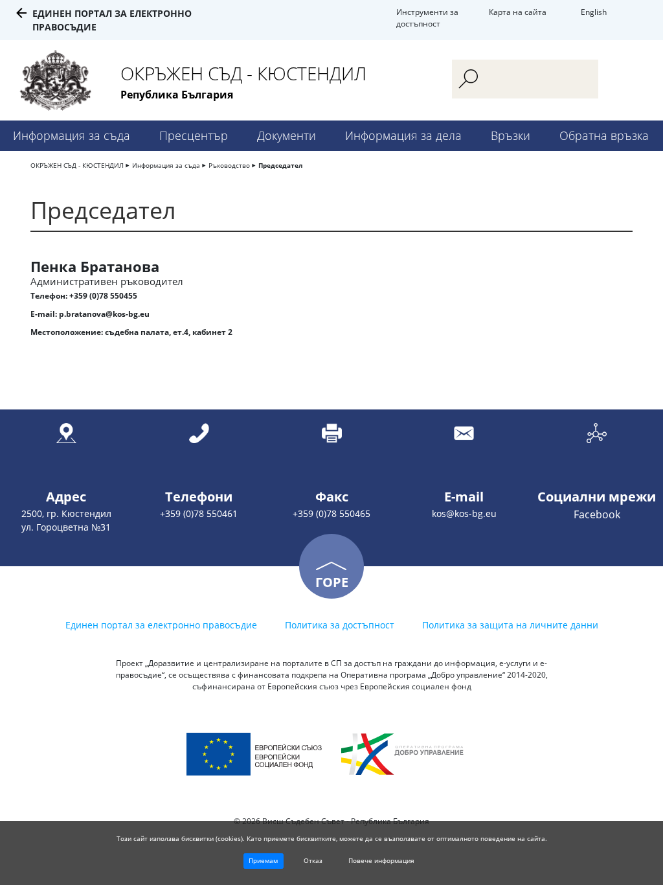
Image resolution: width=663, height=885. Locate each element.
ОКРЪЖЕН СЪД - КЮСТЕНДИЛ (77, 165)
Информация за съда (71, 135)
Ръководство (229, 165)
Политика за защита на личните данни (510, 625)
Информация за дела (403, 135)
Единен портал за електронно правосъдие (161, 625)
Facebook (597, 514)
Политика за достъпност (339, 625)
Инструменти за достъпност (427, 17)
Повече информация (381, 860)
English (594, 11)
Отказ (313, 860)
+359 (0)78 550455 (103, 295)
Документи (286, 135)
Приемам (263, 860)
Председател (280, 165)
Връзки (510, 135)
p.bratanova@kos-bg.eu (104, 313)
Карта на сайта (517, 11)
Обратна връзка (604, 135)
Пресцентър (193, 135)
